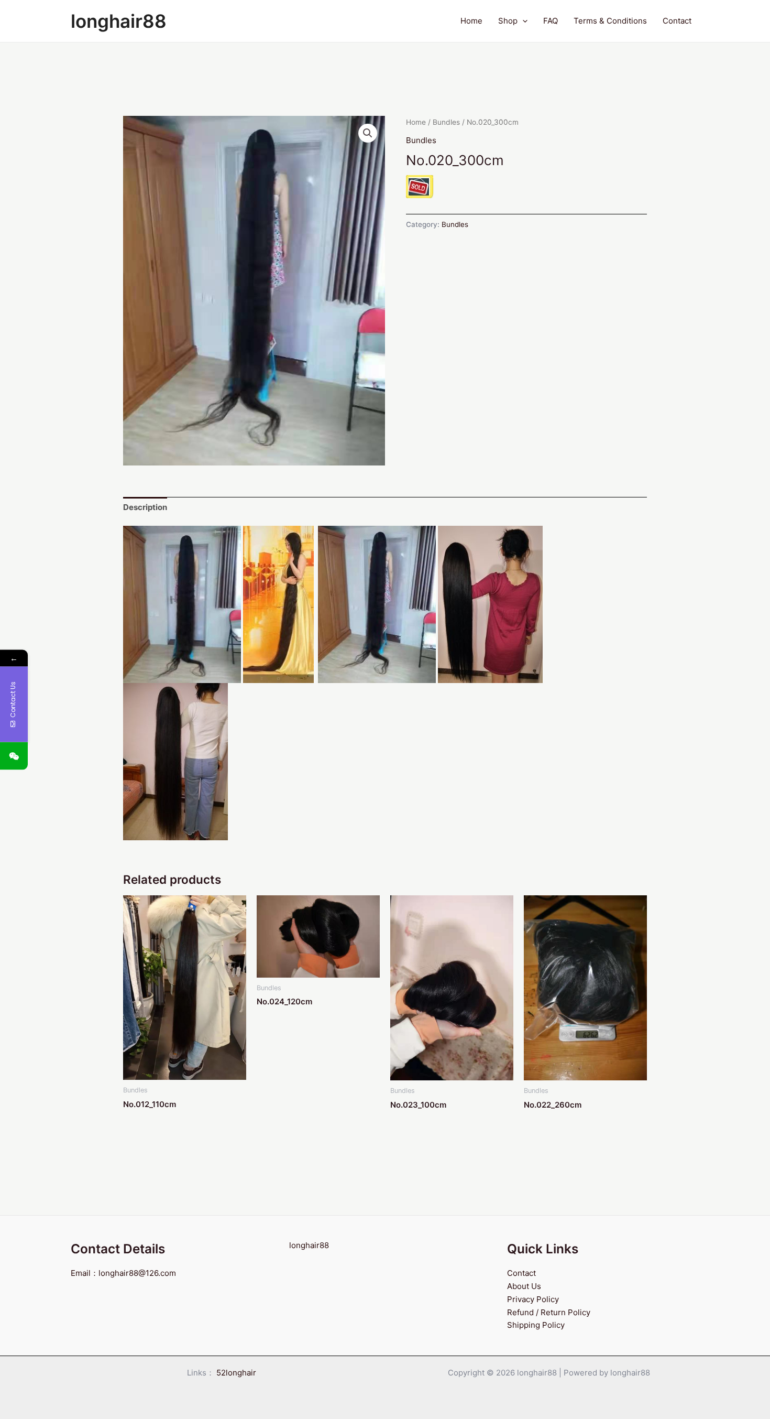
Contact (677, 21)
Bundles (446, 122)
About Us (524, 1286)
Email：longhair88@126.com (123, 1273)
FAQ (550, 21)
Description (145, 507)
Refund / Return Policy (548, 1312)
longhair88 (119, 21)
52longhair (236, 1373)
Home (471, 21)
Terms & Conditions (610, 21)
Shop (508, 21)
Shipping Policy (536, 1325)
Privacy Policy (533, 1299)
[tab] (145, 507)
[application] (522, 21)
